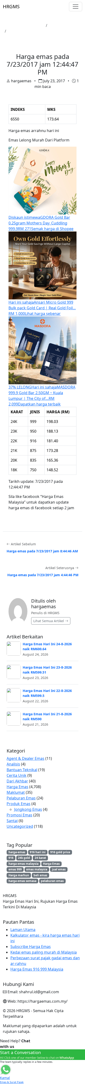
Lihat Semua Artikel (49, 621)
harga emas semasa (22, 881)
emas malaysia (36, 869)
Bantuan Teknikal (22, 769)
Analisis (13, 764)
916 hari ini (38, 852)
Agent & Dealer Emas (25, 758)
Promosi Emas (19, 815)
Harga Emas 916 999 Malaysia (36, 969)
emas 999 (15, 869)
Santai (12, 820)
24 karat (40, 858)
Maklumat (16, 792)
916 (10, 858)
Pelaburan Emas (21, 798)
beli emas (40, 875)
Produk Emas (18, 803)
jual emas (59, 869)
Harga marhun (18, 875)
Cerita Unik (16, 775)
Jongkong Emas (28, 809)
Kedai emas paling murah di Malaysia (43, 952)
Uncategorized (20, 826)
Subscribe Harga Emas (30, 946)
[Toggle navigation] (75, 6)
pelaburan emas (52, 881)
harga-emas (16, 852)
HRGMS (11, 6)
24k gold (24, 858)
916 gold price (60, 852)
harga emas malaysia (23, 864)
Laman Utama (31, 25)
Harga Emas (60, 25)
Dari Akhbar (17, 781)
